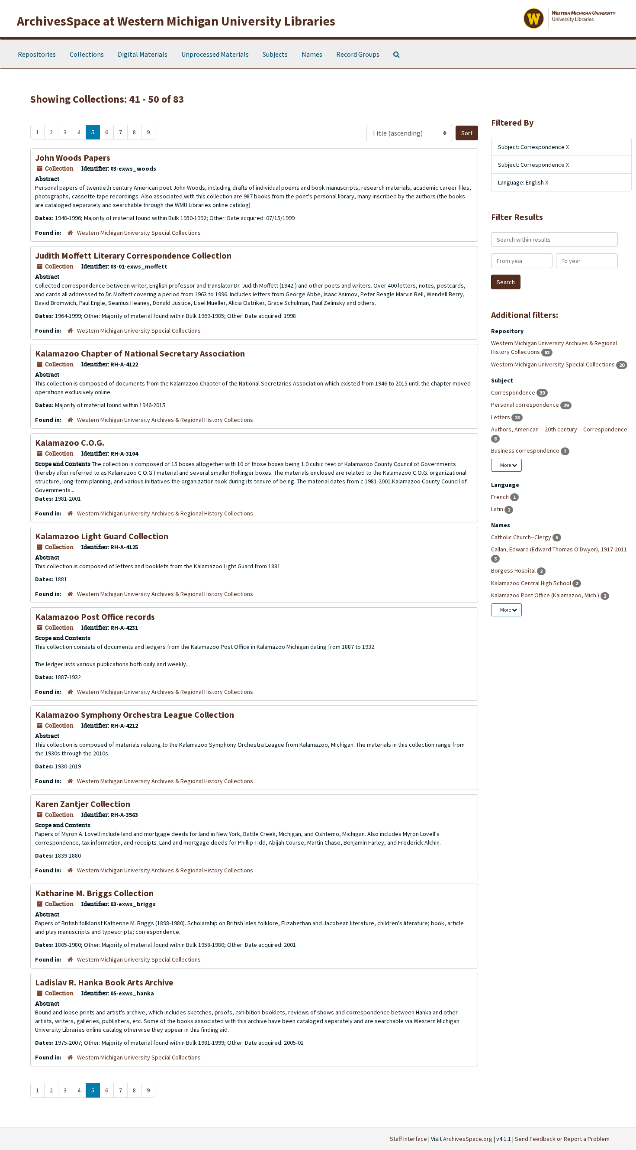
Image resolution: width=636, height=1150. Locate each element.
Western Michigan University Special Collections (139, 232)
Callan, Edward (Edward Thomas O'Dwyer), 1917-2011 (559, 549)
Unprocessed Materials (215, 54)
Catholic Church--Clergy (521, 537)
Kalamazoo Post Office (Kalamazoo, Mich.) (546, 595)
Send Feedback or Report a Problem (562, 1139)
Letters (501, 417)
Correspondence (513, 392)
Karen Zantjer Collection (82, 803)
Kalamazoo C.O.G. (69, 442)
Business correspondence (526, 450)
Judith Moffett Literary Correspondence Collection (133, 255)
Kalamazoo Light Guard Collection (101, 536)
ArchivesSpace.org (467, 1139)
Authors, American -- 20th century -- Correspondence (559, 429)
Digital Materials (142, 54)
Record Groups (357, 54)
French (500, 497)
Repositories (37, 54)
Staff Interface (408, 1139)
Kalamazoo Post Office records (95, 616)
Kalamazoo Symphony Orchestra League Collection (134, 714)
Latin (497, 509)
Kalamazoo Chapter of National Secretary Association (140, 353)
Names (312, 54)
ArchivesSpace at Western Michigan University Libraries (176, 21)
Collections (87, 54)
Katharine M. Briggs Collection (94, 893)
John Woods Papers (72, 157)
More (506, 465)
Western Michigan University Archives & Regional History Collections (165, 420)
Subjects (275, 54)
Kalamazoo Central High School (531, 583)
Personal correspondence (525, 404)
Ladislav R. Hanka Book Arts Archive (104, 982)
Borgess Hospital (514, 570)
